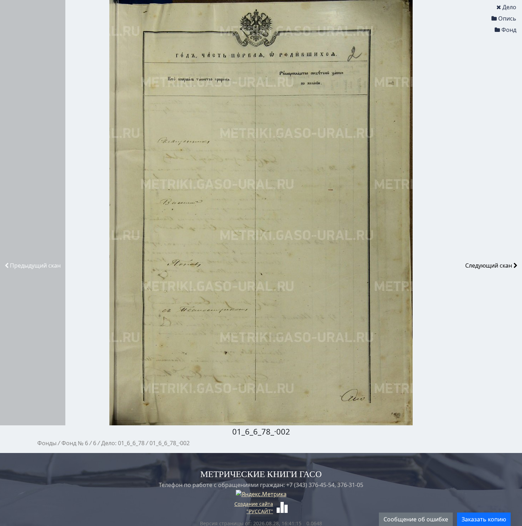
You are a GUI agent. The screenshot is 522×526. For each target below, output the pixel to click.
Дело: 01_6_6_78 (123, 443)
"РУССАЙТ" (259, 511)
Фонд (508, 30)
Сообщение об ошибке (416, 519)
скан (35, 265)
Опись (507, 18)
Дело (509, 7)
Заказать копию (484, 519)
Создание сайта (253, 503)
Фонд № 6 (74, 443)
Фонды (46, 443)
